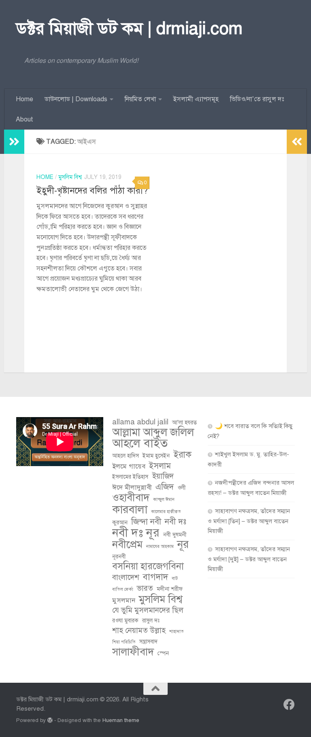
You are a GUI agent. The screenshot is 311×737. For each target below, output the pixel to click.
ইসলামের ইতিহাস (130, 476)
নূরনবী (119, 556)
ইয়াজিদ (163, 476)
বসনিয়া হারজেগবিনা (148, 566)
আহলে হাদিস (125, 455)
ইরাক (182, 455)
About (24, 119)
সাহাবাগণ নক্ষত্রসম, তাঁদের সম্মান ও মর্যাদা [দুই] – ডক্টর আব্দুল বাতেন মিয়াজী (249, 559)
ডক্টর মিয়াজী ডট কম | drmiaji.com (129, 28)
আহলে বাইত (140, 443)
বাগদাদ (155, 577)
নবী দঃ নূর (136, 532)
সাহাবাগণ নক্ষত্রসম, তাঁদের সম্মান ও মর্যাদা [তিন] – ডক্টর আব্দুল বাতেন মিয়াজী (249, 521)
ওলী (181, 487)
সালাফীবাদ (133, 652)
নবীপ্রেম (127, 545)
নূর (183, 545)
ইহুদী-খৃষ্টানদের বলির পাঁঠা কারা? (92, 190)
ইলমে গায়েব (128, 466)
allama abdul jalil (140, 421)
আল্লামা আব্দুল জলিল (153, 432)
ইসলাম (160, 466)
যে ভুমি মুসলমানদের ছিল (147, 610)
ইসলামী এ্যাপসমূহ (196, 99)
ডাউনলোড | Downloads (76, 99)
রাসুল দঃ (151, 620)
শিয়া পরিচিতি (124, 642)
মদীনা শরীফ (170, 589)
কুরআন (120, 522)
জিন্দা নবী (146, 521)
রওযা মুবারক (125, 620)
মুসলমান (123, 600)
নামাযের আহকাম (160, 546)
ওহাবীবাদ (130, 498)
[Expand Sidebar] (14, 142)
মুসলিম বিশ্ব (70, 177)
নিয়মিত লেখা (140, 99)
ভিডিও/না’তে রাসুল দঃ (257, 99)
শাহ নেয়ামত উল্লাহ (139, 630)
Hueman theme (120, 720)
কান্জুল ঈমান (164, 499)
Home (24, 99)
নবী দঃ (175, 521)
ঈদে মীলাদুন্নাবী (132, 487)
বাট (175, 578)
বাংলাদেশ (125, 577)
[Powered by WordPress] (50, 720)
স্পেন (163, 653)
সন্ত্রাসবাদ (148, 641)
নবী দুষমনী (175, 534)
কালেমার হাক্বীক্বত (166, 511)
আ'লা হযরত (184, 422)
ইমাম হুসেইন (156, 455)
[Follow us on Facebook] (289, 704)
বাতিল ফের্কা (122, 589)
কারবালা (129, 509)
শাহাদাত (176, 631)
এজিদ (165, 487)
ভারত (145, 588)
